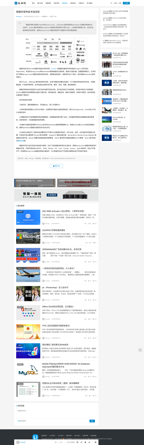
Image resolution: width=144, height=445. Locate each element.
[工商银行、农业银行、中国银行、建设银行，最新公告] (107, 110)
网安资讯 (56, 3)
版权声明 (69, 435)
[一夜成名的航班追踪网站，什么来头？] (28, 274)
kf (103, 40)
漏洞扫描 (21, 141)
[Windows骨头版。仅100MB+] (107, 119)
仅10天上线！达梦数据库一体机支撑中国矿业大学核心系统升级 (120, 55)
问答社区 (81, 3)
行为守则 (60, 435)
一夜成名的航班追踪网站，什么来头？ (59, 268)
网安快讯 (73, 3)
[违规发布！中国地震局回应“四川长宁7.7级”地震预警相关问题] (107, 101)
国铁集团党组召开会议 (119, 90)
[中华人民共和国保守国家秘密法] (28, 331)
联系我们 (44, 435)
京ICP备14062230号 (90, 439)
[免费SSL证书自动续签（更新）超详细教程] (28, 389)
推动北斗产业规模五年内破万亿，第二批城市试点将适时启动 (120, 137)
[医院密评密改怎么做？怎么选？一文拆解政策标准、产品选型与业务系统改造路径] (107, 129)
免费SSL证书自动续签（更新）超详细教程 (60, 383)
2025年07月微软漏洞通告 (53, 230)
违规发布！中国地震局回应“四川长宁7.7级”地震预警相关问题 (120, 101)
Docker (54, 69)
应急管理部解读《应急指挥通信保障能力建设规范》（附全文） (115, 27)
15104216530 (107, 25)
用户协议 (77, 435)
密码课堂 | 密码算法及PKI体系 (55, 345)
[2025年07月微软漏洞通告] (28, 236)
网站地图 (93, 435)
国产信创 (40, 3)
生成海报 (72, 442)
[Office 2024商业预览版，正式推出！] (28, 312)
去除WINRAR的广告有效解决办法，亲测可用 (61, 249)
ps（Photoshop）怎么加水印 (55, 287)
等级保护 (48, 3)
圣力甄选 (89, 3)
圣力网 (60, 439)
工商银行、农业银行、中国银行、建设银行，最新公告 (120, 110)
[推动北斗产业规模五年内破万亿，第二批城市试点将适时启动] (107, 138)
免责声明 (85, 435)
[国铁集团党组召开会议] (107, 92)
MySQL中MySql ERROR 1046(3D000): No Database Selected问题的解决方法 (66, 365)
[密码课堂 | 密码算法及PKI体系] (28, 350)
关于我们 (52, 435)
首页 (33, 3)
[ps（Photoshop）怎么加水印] (28, 293)
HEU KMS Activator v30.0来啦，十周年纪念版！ (63, 211)
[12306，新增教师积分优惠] (107, 74)
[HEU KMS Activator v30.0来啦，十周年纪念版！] (28, 217)
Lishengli (109, 439)
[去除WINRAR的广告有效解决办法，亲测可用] (28, 255)
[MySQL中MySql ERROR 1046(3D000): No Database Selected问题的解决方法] (28, 369)
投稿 (127, 3)
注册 (120, 3)
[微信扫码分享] (77, 442)
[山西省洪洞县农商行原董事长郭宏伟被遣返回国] (107, 64)
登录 (115, 3)
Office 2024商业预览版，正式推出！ (58, 306)
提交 (92, 421)
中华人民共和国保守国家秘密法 (56, 326)
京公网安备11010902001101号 (74, 439)
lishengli (18, 16)
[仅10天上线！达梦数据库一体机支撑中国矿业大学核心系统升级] (107, 55)
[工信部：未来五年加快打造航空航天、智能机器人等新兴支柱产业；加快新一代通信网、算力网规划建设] (107, 83)
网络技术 (65, 3)
